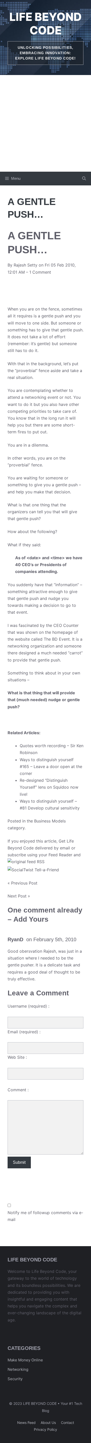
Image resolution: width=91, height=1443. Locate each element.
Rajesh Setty (25, 265)
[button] (84, 178)
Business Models (50, 820)
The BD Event (57, 639)
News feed (26, 1422)
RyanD (15, 939)
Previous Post (24, 883)
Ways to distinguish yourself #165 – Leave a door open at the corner (51, 766)
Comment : (18, 1089)
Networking (18, 1369)
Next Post (17, 896)
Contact (67, 1422)
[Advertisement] (45, 123)
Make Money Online (25, 1360)
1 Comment (40, 272)
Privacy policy (45, 1429)
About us (48, 1422)
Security (15, 1378)
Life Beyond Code (45, 23)
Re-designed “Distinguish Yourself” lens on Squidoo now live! (49, 787)
